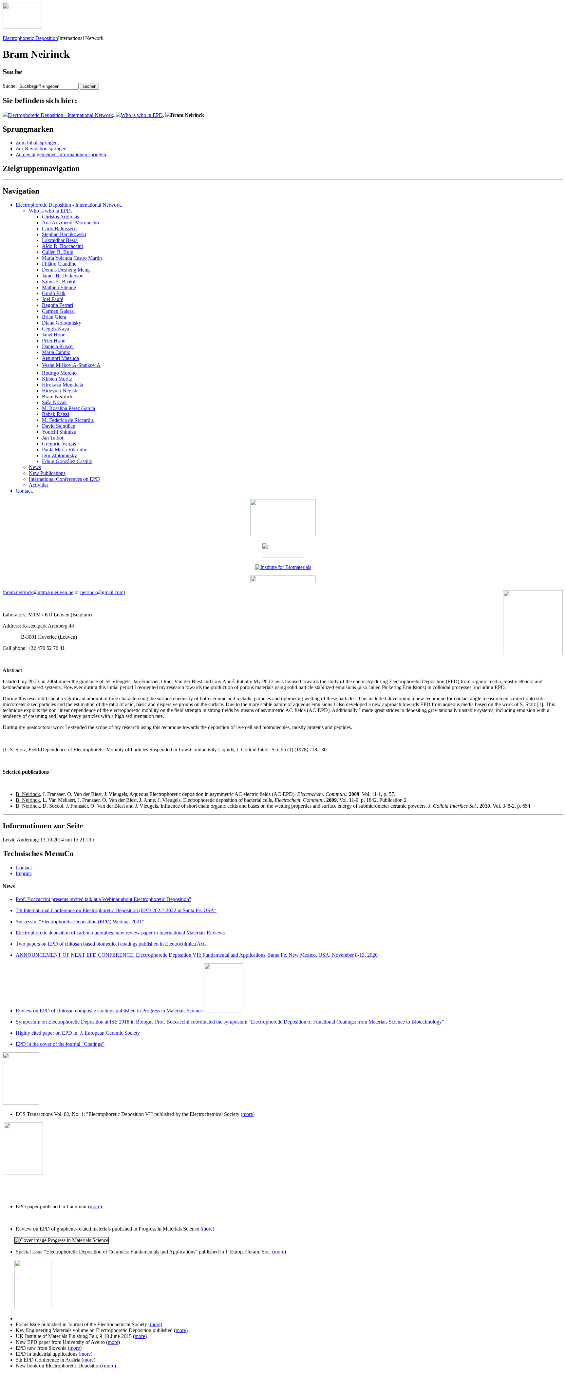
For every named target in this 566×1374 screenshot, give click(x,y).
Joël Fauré (52, 299)
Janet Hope (53, 334)
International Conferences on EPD (64, 479)
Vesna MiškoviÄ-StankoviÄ (71, 365)
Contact (24, 491)
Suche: (10, 86)
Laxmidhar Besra (60, 240)
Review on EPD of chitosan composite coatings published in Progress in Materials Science (109, 1010)
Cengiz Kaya (55, 328)
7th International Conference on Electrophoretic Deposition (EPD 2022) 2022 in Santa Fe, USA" (116, 910)
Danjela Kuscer (58, 346)
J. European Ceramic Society (110, 1033)
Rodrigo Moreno (59, 373)
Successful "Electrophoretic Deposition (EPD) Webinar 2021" (80, 921)
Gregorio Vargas (59, 443)
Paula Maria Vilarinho (64, 449)
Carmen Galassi (58, 311)
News (35, 467)
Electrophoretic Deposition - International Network (60, 115)
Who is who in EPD (142, 115)
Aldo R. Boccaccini (62, 246)
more (247, 1114)
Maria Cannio (56, 352)
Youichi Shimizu (59, 432)
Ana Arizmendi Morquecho (70, 222)
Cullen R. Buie (57, 252)
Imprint (23, 873)
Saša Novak (54, 402)
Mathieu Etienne (59, 287)
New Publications (47, 473)
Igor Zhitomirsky (59, 455)
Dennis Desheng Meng (66, 270)
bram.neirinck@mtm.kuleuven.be (38, 592)
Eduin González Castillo (67, 461)
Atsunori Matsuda (60, 358)
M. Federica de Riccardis (68, 420)
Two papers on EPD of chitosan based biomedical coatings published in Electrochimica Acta (111, 944)
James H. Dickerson (63, 275)
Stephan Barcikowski (64, 234)
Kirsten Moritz (57, 379)
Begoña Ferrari (57, 305)
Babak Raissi (55, 414)
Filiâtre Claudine (59, 264)
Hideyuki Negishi (60, 390)
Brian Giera (54, 317)
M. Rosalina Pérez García (68, 408)
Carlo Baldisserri (59, 228)
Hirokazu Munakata (62, 384)
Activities (38, 485)
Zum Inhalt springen (37, 142)
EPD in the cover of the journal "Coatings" (60, 1044)
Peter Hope (53, 340)
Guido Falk (54, 293)
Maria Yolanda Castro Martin (72, 258)
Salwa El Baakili (59, 281)
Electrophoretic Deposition (30, 38)
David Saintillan (58, 426)
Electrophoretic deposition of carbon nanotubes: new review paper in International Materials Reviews (120, 932)
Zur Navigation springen (41, 148)
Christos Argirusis (60, 216)
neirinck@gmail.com (101, 592)
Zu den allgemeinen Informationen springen (61, 154)
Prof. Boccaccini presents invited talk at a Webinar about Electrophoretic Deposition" (103, 899)
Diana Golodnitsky (61, 323)
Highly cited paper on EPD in (47, 1033)
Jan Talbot (52, 438)
